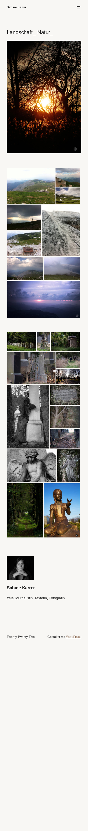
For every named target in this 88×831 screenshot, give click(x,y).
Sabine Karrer (16, 7)
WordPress (73, 636)
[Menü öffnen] (78, 7)
